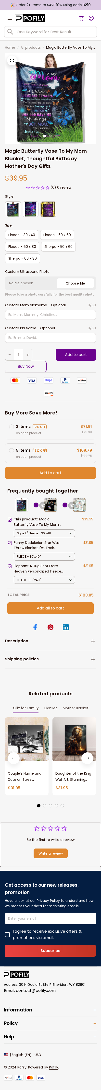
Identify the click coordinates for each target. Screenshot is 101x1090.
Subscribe (50, 950)
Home (10, 47)
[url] (53, 1067)
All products (31, 47)
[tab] (44, 136)
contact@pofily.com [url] (36, 990)
